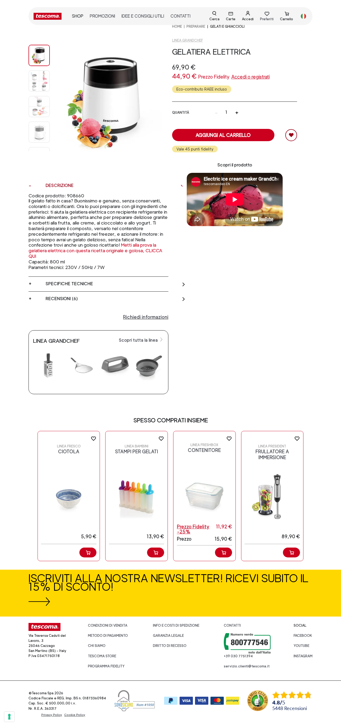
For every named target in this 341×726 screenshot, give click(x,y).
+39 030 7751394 (238, 656)
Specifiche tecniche (69, 283)
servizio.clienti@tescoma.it (247, 666)
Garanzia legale (168, 636)
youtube (301, 646)
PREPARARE (195, 26)
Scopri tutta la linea (139, 340)
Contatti (232, 625)
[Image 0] (39, 55)
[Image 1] (39, 81)
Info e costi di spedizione (176, 625)
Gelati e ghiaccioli (227, 26)
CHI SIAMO (96, 646)
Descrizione (60, 185)
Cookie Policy (74, 715)
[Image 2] (39, 106)
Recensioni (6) (62, 298)
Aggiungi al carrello (223, 135)
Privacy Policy (51, 715)
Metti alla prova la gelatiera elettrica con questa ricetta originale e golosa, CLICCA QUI (96, 250)
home (177, 26)
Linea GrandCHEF (187, 40)
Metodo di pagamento (108, 636)
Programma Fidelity (106, 666)
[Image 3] (39, 132)
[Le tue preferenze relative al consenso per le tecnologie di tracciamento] (9, 717)
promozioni (102, 16)
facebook (303, 636)
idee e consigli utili (142, 16)
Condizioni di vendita (107, 625)
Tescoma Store (102, 656)
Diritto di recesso (169, 646)
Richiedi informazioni (145, 317)
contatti (180, 16)
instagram (303, 656)
